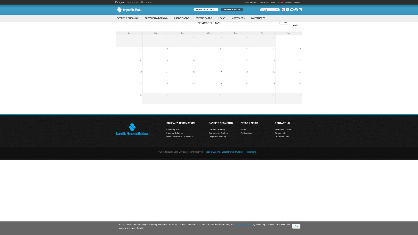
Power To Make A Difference (179, 137)
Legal (224, 152)
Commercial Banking (218, 133)
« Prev (284, 22)
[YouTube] (292, 9)
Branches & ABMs (261, 2)
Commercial (133, 2)
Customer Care (282, 137)
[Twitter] (287, 9)
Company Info (247, 2)
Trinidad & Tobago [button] (291, 2)
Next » (296, 25)
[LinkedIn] (300, 9)
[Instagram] (296, 9)
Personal (120, 2)
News (243, 130)
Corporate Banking (217, 137)
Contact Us (274, 2)
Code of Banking (212, 152)
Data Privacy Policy (243, 225)
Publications (246, 133)
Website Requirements (246, 152)
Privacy (231, 152)
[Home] (130, 9)
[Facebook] (283, 9)
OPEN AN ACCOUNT (206, 9)
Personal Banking (217, 130)
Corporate (146, 2)
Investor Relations (174, 133)
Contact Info (280, 133)
